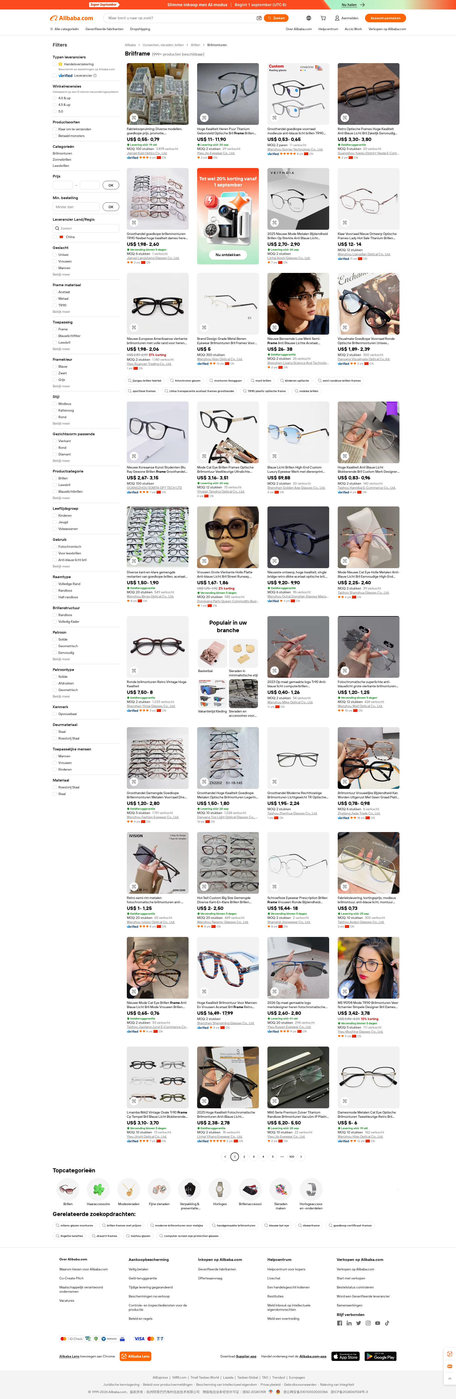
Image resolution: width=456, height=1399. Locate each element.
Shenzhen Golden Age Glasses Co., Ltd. (296, 488)
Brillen (195, 45)
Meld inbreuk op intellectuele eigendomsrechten (288, 1307)
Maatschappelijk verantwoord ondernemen (81, 1289)
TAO (265, 1377)
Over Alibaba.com (73, 1259)
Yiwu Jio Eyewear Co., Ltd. (216, 153)
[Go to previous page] (225, 1156)
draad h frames (107, 1236)
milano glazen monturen (77, 1225)
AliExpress (160, 1377)
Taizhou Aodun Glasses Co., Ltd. (361, 922)
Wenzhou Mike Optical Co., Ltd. (290, 702)
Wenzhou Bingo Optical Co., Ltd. (150, 596)
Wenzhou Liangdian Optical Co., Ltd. (364, 254)
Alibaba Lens (69, 1356)
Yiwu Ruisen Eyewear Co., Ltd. (289, 1027)
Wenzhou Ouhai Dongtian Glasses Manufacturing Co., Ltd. (298, 596)
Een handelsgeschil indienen (288, 1287)
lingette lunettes (72, 1236)
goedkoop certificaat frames (352, 1225)
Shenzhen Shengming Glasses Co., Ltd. (225, 1023)
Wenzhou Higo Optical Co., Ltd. (219, 359)
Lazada (228, 1377)
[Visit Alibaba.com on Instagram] (368, 1323)
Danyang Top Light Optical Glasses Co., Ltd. (228, 817)
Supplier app (246, 1356)
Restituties (275, 1296)
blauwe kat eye (279, 1225)
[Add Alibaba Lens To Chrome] (135, 1356)
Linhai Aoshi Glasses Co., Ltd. (288, 258)
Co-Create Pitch (71, 1278)
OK (111, 185)
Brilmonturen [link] (217, 45)
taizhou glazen (140, 1236)
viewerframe (311, 1225)
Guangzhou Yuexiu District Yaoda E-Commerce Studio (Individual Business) (368, 153)
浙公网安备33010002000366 (305, 1392)
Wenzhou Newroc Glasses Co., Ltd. (222, 922)
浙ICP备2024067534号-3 (349, 1392)
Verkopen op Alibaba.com (355, 1269)
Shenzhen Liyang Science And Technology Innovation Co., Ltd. (298, 363)
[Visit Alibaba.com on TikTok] (387, 1323)
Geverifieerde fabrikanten (217, 1269)
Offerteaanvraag (210, 1278)
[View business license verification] (271, 1392)
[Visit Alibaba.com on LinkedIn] (349, 1323)
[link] (450, 1354)
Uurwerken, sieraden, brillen (163, 45)
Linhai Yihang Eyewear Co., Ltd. (219, 1136)
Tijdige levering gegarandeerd (151, 1287)
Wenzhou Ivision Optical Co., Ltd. (151, 922)
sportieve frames (144, 391)
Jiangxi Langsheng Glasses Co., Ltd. (153, 258)
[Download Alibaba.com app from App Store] (345, 1356)
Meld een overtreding (283, 1318)
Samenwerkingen (349, 1305)
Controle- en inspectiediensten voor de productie (158, 1307)
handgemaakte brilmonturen (236, 1225)
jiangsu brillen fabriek (147, 380)
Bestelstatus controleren (355, 1287)
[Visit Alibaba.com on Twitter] (358, 1323)
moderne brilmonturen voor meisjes (179, 1225)
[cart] (324, 19)
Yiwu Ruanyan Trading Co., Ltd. (149, 364)
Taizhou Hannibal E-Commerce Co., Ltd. (367, 488)
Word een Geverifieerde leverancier (363, 1296)
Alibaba (130, 45)
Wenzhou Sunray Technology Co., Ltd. (295, 149)
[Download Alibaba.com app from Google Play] (381, 1356)
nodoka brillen (308, 391)
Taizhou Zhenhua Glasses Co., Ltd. (292, 813)
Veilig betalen (138, 1269)
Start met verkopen (351, 1278)
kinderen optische (297, 380)
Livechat (273, 1278)
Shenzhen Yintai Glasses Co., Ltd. (151, 706)
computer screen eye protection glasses (191, 1236)
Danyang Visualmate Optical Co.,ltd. (364, 359)
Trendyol (278, 1377)
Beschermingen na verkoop (149, 1296)
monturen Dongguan (228, 380)
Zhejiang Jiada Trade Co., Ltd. (359, 813)
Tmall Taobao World (204, 1377)
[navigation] (86, 601)
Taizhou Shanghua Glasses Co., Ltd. (363, 592)
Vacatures (66, 1300)
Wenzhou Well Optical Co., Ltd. (360, 706)
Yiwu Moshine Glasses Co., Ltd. (360, 1032)
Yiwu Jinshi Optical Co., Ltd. (147, 1136)
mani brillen (263, 380)
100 (291, 1156)
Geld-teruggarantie (143, 1278)
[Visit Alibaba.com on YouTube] (377, 1323)
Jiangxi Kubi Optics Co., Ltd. (147, 153)
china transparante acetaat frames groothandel (201, 391)
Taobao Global (247, 1377)
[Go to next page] (301, 1156)
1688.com (179, 1377)
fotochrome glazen (187, 380)
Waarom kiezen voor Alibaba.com (83, 1269)
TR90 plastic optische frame (267, 391)
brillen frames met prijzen (124, 1225)
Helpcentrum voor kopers (286, 1269)
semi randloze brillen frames (342, 380)
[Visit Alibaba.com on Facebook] (339, 1323)
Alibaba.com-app (313, 1356)
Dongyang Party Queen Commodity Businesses (228, 601)
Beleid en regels (140, 1318)
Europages (297, 1377)
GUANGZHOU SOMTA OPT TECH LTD (154, 488)
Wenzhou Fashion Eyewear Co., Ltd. (153, 817)
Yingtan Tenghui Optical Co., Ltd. (221, 491)
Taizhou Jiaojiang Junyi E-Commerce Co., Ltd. (158, 1027)
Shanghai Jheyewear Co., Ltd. (288, 922)
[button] (259, 18)
